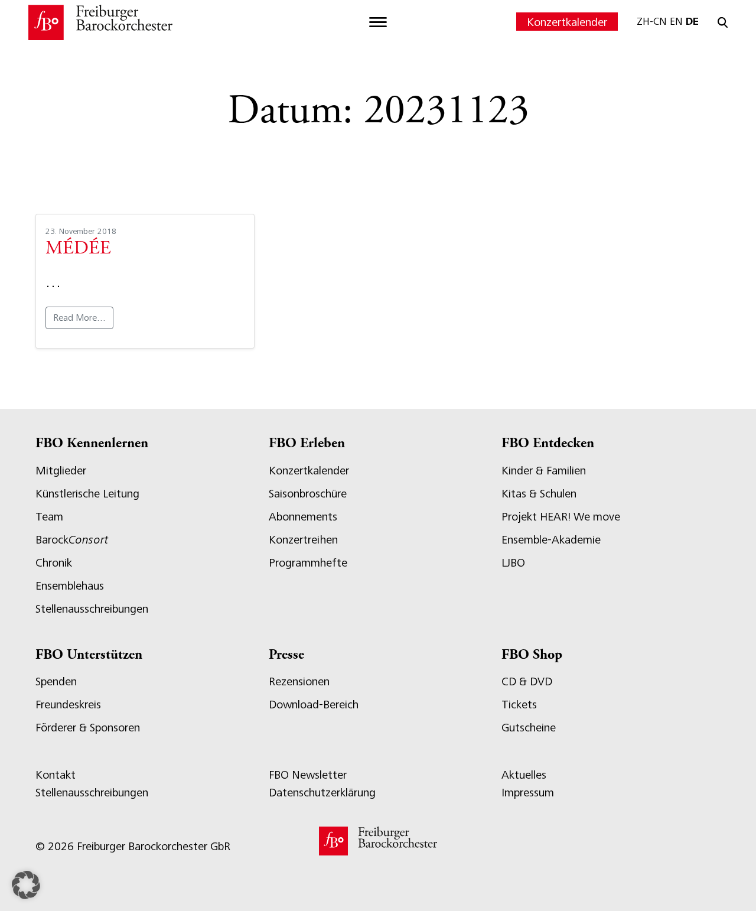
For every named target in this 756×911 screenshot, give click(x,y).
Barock (71, 539)
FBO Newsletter (308, 775)
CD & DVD (526, 681)
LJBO (513, 563)
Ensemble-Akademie (551, 539)
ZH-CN (652, 21)
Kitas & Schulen (538, 493)
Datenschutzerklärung (322, 792)
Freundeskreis (68, 704)
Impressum (527, 792)
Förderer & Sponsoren (87, 727)
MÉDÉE (78, 249)
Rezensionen (299, 681)
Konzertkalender (567, 22)
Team (49, 516)
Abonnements (303, 516)
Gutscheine (528, 727)
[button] (26, 885)
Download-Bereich (314, 704)
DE (692, 21)
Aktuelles (523, 775)
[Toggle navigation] (378, 22)
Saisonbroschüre (308, 493)
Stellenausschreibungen (91, 609)
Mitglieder (60, 470)
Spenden (56, 681)
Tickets (519, 704)
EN (676, 21)
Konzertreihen (303, 539)
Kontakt (55, 775)
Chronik (53, 563)
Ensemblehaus (69, 586)
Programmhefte (308, 563)
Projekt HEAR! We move (560, 516)
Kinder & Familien (543, 470)
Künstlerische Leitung (87, 493)
